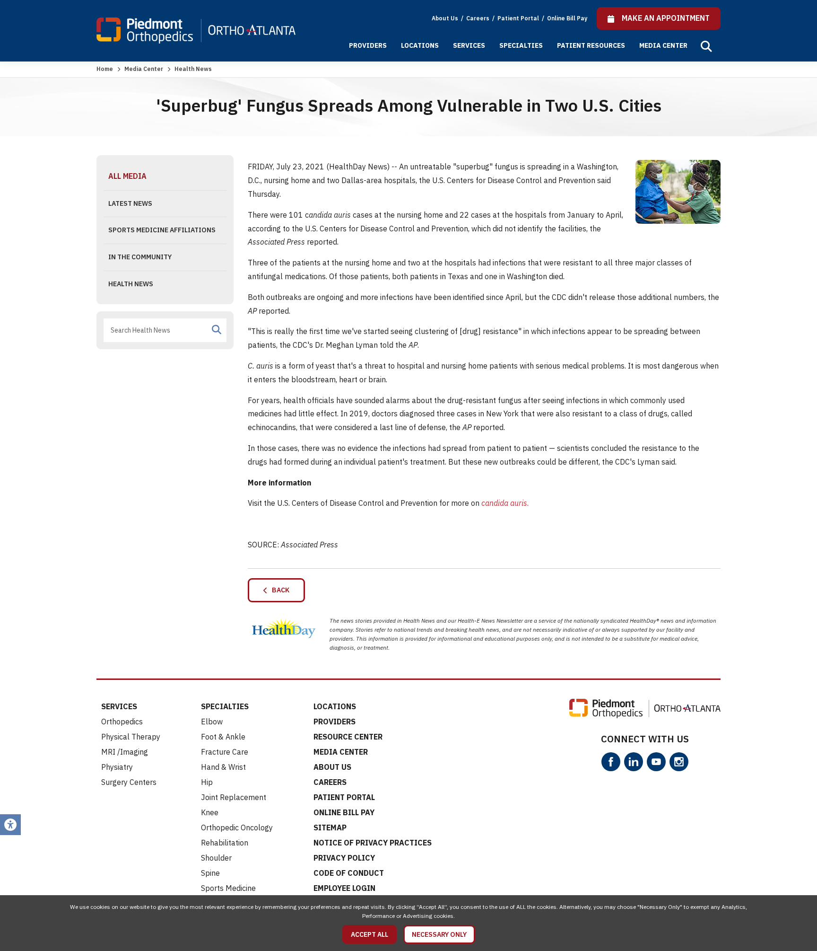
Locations (420, 45)
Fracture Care (224, 752)
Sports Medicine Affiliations (162, 230)
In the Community (140, 257)
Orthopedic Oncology (237, 827)
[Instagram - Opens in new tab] (678, 761)
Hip (207, 782)
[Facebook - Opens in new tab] (610, 761)
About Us (445, 18)
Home (104, 68)
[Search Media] (216, 330)
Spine (210, 873)
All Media (127, 176)
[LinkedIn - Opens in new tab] (633, 761)
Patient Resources (591, 45)
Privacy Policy (344, 858)
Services (469, 45)
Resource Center (347, 736)
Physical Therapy (130, 736)
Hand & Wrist (223, 767)
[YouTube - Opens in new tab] (656, 761)
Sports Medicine (228, 888)
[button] (706, 46)
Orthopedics (122, 721)
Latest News (130, 203)
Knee (209, 812)
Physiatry (117, 767)
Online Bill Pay (567, 18)
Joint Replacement (233, 797)
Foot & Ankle (223, 736)
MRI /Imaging (124, 752)
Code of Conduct (348, 873)
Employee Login (344, 888)
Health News (130, 284)
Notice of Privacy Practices (372, 842)
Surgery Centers (128, 782)
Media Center (663, 45)
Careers (478, 18)
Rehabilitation (224, 842)
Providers (368, 45)
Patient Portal (518, 18)
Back (278, 590)
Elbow (212, 721)
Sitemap (330, 827)
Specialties (521, 45)
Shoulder (216, 858)
